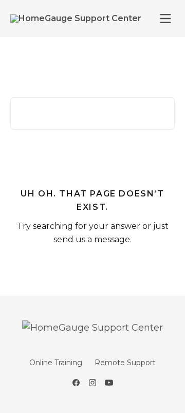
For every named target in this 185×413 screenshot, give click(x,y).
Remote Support (125, 362)
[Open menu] (165, 18)
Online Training (55, 362)
